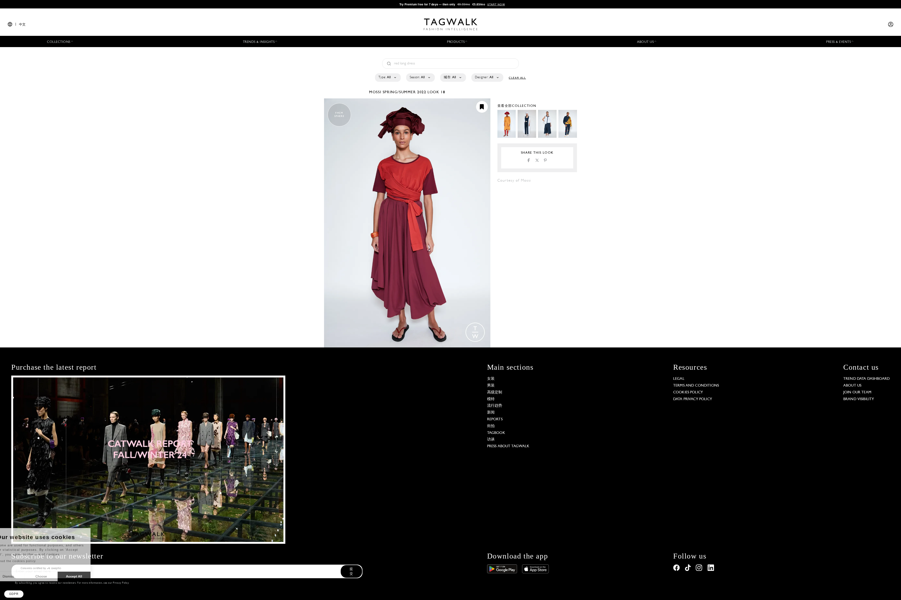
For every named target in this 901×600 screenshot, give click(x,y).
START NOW (496, 4)
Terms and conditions (696, 386)
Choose (54, 576)
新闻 (491, 412)
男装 (491, 386)
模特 (491, 399)
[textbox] (387, 77)
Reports (495, 419)
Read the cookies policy (29, 561)
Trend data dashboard (866, 379)
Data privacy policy (692, 399)
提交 (351, 571)
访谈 (491, 439)
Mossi (376, 92)
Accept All (87, 576)
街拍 (491, 426)
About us (852, 386)
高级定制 (494, 392)
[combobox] (387, 77)
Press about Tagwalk (508, 446)
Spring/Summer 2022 (404, 92)
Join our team (857, 392)
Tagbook (496, 433)
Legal (678, 379)
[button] (13, 594)
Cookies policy (688, 392)
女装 (491, 379)
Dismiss (21, 576)
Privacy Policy (121, 583)
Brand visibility (858, 399)
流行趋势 (494, 406)
